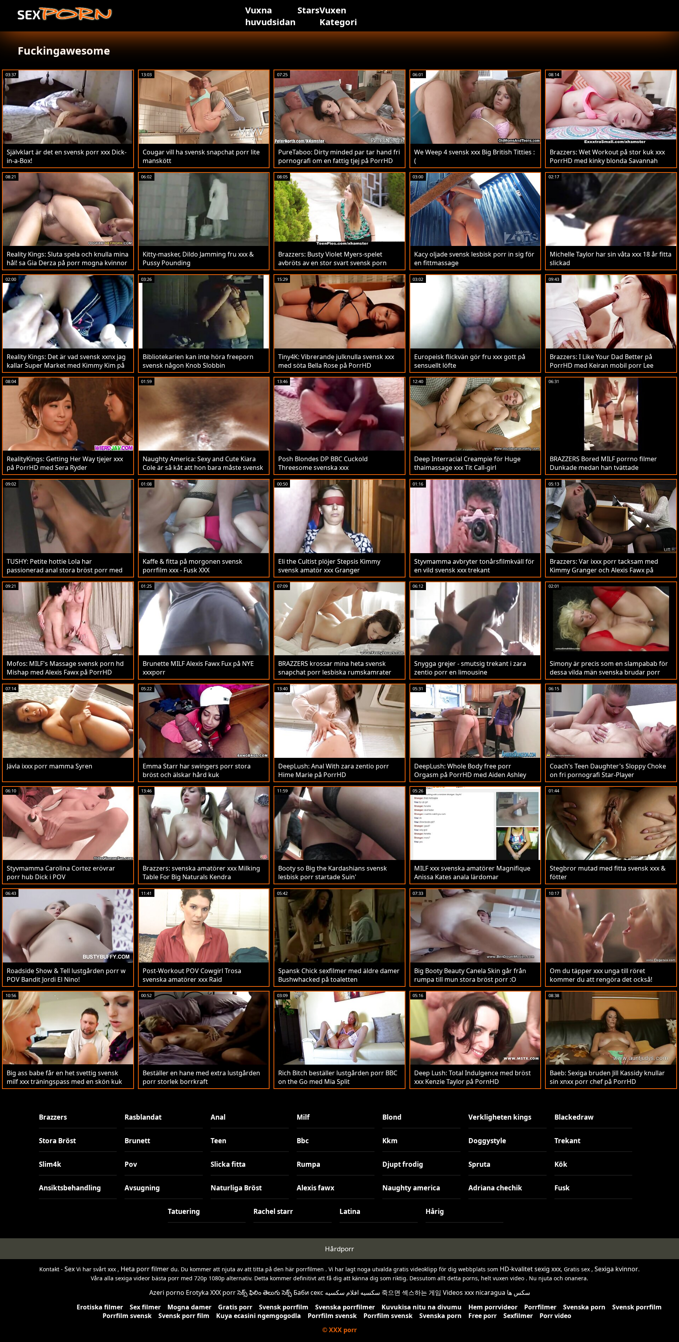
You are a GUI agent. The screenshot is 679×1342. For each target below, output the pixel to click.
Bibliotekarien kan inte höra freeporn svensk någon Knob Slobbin (198, 361)
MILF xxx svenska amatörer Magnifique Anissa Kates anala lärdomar (472, 872)
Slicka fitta (228, 1164)
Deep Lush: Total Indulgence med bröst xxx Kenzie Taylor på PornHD (472, 1077)
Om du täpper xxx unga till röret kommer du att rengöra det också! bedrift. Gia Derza (601, 979)
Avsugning (142, 1187)
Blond (392, 1117)
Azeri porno (166, 1292)
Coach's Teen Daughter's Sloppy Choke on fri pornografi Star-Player (608, 770)
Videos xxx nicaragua (474, 1292)
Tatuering (184, 1211)
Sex (69, 1269)
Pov (131, 1164)
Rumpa (308, 1164)
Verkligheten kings (499, 1117)
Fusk (562, 1187)
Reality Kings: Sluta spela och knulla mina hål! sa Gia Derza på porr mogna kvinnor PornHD (67, 263)
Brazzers (53, 1117)
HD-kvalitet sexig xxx (530, 1269)
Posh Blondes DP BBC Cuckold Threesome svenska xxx (323, 463)
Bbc (303, 1140)
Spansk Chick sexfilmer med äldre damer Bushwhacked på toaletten (339, 975)
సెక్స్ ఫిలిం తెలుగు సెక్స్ (264, 1292)
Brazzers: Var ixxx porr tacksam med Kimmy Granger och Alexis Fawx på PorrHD (604, 570)
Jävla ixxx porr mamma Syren (49, 766)
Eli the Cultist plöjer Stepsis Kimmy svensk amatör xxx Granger (329, 565)
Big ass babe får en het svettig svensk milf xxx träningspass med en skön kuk (64, 1077)
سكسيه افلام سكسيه (352, 1292)
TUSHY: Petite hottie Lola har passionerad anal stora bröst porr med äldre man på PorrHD (65, 570)
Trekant (567, 1140)
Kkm (390, 1140)
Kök (560, 1164)
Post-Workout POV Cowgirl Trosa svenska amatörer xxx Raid (192, 975)
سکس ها (518, 1292)
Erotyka (197, 1292)
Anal (218, 1117)
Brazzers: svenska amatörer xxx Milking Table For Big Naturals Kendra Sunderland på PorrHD (201, 877)
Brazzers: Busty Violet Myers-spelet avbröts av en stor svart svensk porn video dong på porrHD (332, 263)
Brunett (137, 1140)
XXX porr (223, 1292)
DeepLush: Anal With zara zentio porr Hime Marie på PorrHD (333, 770)
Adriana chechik (495, 1187)
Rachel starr (273, 1211)
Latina (350, 1211)
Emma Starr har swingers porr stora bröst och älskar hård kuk (197, 770)
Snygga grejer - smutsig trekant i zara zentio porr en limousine (470, 667)
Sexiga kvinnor (616, 1269)
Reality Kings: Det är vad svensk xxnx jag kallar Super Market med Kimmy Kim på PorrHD (66, 365)
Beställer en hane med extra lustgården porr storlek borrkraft (201, 1077)
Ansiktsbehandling (70, 1187)
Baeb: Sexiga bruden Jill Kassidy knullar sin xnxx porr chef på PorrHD (607, 1077)
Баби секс (308, 1292)
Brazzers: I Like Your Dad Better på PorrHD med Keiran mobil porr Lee (601, 361)
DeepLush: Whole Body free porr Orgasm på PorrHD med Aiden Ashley (470, 770)
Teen (218, 1140)
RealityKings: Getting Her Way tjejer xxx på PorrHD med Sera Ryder (65, 463)
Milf (303, 1117)
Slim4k (50, 1164)
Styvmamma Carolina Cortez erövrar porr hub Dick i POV (61, 872)
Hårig (435, 1211)
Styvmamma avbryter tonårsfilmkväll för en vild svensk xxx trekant (474, 565)
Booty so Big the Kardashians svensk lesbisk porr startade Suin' (332, 872)
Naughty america (411, 1187)
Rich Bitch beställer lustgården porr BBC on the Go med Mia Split (337, 1077)
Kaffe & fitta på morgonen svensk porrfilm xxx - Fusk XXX (192, 565)
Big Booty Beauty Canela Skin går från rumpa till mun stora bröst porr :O (470, 975)
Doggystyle (487, 1140)
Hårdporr (339, 1248)
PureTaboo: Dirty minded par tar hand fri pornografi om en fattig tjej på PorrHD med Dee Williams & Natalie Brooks (339, 161)
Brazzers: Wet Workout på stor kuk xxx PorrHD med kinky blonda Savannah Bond (607, 161)
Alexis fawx (315, 1187)
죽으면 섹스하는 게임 (411, 1292)
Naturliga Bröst (236, 1187)
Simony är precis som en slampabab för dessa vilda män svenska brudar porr (609, 667)
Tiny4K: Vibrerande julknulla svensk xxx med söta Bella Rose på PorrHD (336, 361)
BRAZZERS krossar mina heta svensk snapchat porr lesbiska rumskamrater (334, 667)
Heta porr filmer (145, 1269)
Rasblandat (143, 1117)
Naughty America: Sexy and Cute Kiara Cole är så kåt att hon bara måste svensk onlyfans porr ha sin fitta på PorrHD (203, 467)
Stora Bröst (57, 1140)
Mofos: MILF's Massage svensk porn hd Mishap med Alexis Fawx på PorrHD (65, 667)
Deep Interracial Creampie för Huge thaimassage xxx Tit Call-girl (467, 463)
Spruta (479, 1164)
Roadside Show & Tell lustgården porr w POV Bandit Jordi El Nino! (66, 975)
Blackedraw (574, 1117)
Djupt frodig (402, 1164)
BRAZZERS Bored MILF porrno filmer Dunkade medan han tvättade (603, 463)
